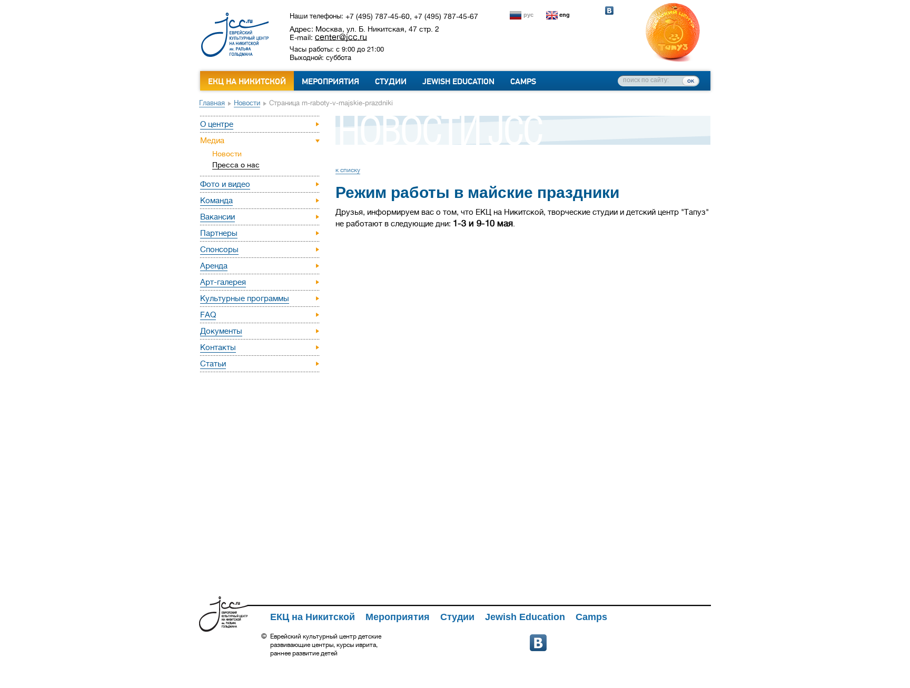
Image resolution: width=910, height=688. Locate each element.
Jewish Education (458, 81)
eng (564, 15)
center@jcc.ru (341, 37)
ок (690, 80)
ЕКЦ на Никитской (247, 81)
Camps (523, 81)
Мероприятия (330, 81)
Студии (391, 81)
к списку (347, 170)
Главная (212, 103)
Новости (247, 103)
